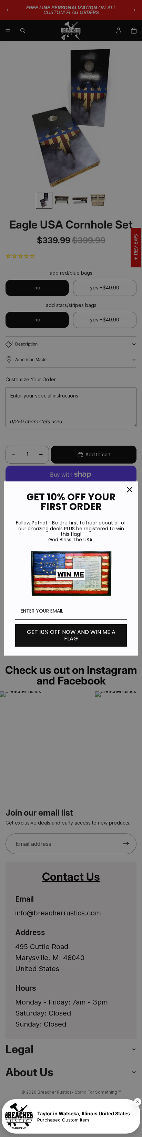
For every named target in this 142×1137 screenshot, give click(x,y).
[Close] (129, 489)
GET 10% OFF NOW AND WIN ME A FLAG (71, 635)
